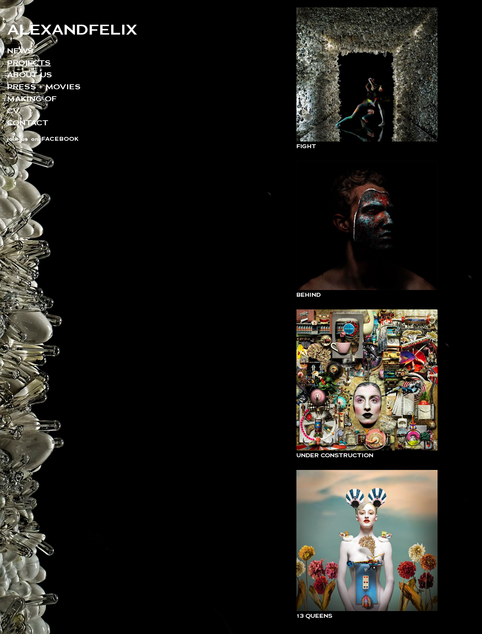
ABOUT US (29, 74)
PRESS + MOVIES (44, 86)
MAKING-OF (32, 98)
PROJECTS (29, 62)
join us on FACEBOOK (43, 138)
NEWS (20, 50)
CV (13, 110)
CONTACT (27, 122)
